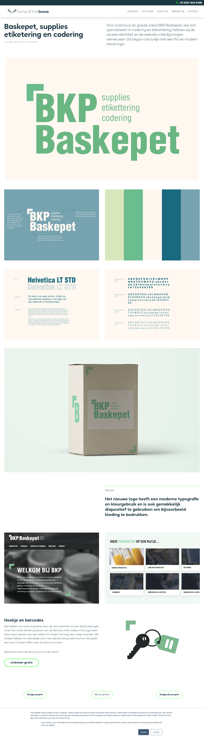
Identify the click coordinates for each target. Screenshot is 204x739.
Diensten (133, 11)
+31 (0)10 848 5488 (190, 2)
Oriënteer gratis (21, 662)
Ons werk (148, 11)
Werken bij (178, 11)
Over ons (162, 11)
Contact (193, 11)
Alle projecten (102, 694)
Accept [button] (143, 732)
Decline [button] (156, 732)
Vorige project (35, 694)
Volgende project (169, 694)
